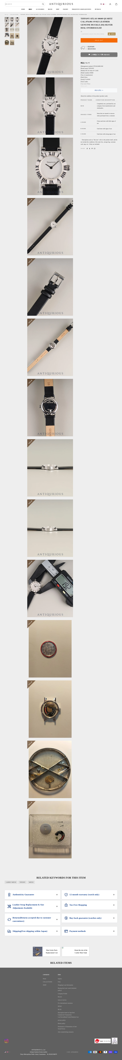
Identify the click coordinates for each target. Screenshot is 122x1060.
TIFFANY (22, 882)
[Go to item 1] (7, 19)
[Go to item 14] (12, 42)
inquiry (65, 9)
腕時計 (30, 9)
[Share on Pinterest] (92, 148)
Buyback (98, 9)
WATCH (31, 882)
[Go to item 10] (7, 35)
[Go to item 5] (12, 24)
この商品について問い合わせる (100, 54)
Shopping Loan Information (65, 985)
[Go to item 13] (7, 42)
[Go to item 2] (12, 19)
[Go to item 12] (17, 36)
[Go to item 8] (12, 29)
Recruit (60, 997)
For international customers (65, 1003)
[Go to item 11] (12, 36)
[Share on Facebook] (87, 148)
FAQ (59, 982)
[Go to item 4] (7, 24)
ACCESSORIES (40, 9)
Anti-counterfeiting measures (65, 1032)
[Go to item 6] (17, 24)
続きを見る (98, 90)
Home (23, 9)
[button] (32, 895)
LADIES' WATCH (11, 882)
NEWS (60, 1006)
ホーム (6, 14)
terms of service (62, 1000)
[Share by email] (94, 148)
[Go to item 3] (17, 19)
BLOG (59, 1009)
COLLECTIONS (14, 14)
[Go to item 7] (7, 29)
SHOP (57, 9)
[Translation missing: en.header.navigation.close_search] (43, 4)
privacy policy (62, 1020)
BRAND (50, 9)
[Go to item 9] (17, 29)
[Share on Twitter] (89, 148)
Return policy (61, 1023)
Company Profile (62, 993)
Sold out (99, 40)
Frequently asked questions (81, 9)
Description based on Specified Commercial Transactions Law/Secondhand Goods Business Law (68, 1015)
